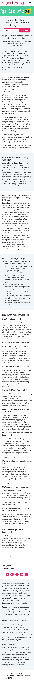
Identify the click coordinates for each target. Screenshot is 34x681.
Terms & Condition (16, 676)
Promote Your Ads (8, 569)
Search (25, 30)
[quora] (26, 574)
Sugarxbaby (20, 673)
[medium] (21, 574)
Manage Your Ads (8, 566)
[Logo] (13, 3)
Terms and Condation (10, 557)
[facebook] (7, 574)
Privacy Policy (7, 560)
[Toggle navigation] (30, 3)
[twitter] (17, 574)
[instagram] (12, 574)
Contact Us (6, 563)
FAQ (10, 678)
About (6, 676)
